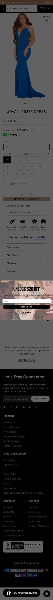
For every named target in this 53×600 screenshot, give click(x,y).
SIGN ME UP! (26, 307)
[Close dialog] (50, 282)
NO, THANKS (26, 312)
